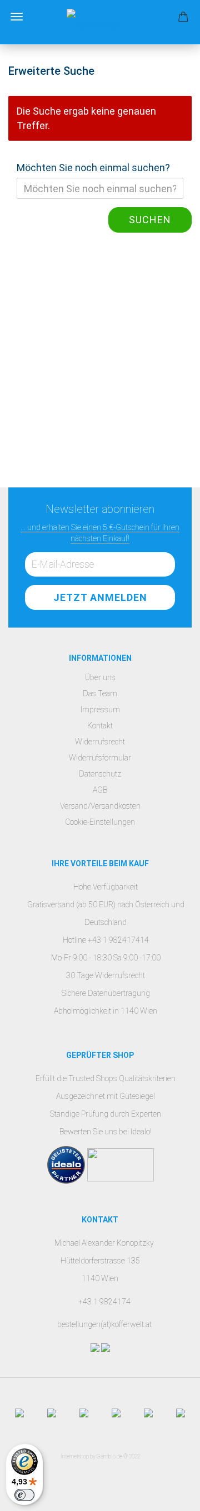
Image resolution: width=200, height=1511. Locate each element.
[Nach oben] (169, 1494)
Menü (16, 16)
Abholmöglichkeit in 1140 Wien (105, 1010)
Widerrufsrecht (100, 741)
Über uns (100, 677)
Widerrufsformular (100, 757)
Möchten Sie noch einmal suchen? (93, 167)
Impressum (100, 709)
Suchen (150, 219)
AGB (100, 789)
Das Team (100, 693)
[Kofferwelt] (100, 22)
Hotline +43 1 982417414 (106, 940)
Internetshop (75, 1456)
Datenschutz (100, 773)
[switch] (24, 1495)
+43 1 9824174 (104, 1301)
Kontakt (100, 725)
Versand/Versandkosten (100, 805)
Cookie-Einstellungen (100, 822)
